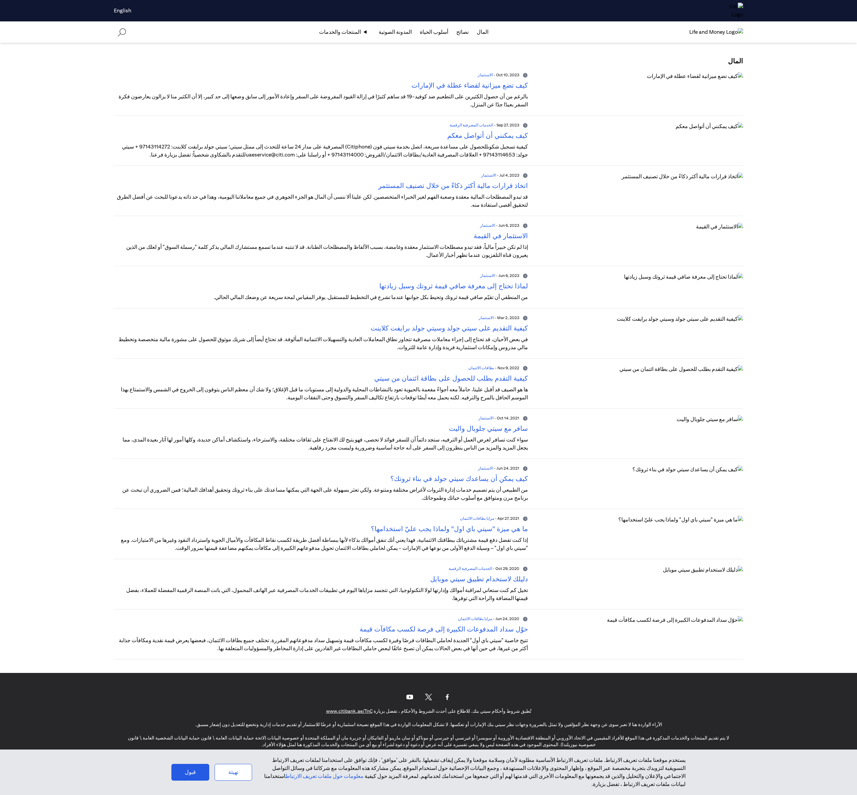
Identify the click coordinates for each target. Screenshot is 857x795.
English (122, 10)
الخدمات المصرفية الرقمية (471, 124)
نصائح (462, 32)
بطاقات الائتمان (481, 367)
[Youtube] (410, 697)
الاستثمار (485, 74)
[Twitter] (428, 697)
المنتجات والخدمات (340, 32)
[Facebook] (447, 697)
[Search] (122, 32)
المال (482, 32)
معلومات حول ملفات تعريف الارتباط (325, 776)
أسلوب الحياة (434, 32)
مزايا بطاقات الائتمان (477, 518)
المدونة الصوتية (395, 32)
